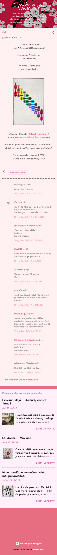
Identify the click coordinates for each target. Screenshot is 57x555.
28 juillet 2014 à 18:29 (28, 354)
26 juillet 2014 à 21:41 (27, 331)
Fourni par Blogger (30, 543)
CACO (18, 249)
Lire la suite (45, 428)
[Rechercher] (53, 5)
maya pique (21, 313)
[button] (53, 33)
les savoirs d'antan (25, 225)
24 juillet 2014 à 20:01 (28, 305)
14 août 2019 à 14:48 (27, 372)
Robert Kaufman (37, 133)
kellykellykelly (38, 549)
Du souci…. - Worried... (17, 437)
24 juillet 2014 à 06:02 (29, 217)
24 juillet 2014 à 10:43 (28, 240)
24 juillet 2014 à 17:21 (27, 261)
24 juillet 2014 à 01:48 (28, 193)
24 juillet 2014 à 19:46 (28, 281)
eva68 (18, 290)
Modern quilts (18, 172)
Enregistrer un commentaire (21, 379)
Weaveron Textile (24, 363)
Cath (17, 202)
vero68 (18, 269)
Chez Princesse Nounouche (28, 6)
